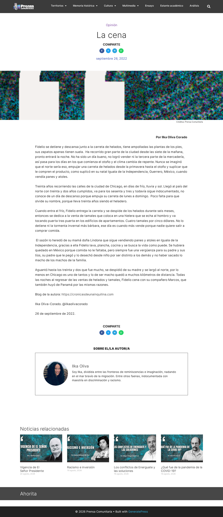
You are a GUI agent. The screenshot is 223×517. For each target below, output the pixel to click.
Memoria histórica (83, 5)
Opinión (111, 25)
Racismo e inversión (81, 467)
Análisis (194, 5)
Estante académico (171, 5)
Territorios (57, 5)
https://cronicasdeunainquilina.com (88, 294)
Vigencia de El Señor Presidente (32, 469)
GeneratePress (138, 511)
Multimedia (128, 5)
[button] (209, 6)
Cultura (108, 5)
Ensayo (149, 5)
